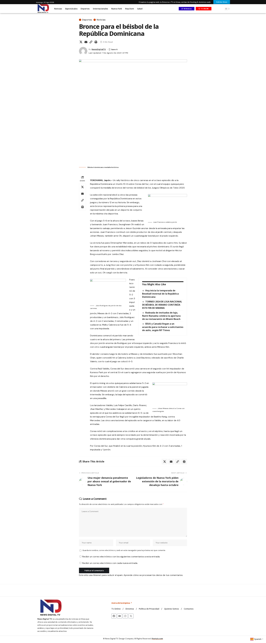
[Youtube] (119, 616)
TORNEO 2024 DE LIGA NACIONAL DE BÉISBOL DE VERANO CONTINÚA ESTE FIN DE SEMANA (162, 304)
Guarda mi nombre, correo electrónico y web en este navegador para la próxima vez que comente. (124, 550)
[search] (221, 9)
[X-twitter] (130, 616)
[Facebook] (113, 616)
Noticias (101, 20)
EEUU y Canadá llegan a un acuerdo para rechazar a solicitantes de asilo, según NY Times (162, 327)
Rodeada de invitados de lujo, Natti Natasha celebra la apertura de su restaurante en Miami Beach (161, 316)
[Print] (96, 42)
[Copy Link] (91, 42)
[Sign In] (215, 8)
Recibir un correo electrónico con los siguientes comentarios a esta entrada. (121, 556)
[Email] (86, 42)
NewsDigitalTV (99, 49)
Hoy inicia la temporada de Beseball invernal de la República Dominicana (160, 293)
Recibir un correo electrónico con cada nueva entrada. (110, 563)
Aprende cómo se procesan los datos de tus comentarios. (153, 575)
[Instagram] (125, 616)
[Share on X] (81, 42)
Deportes (87, 20)
